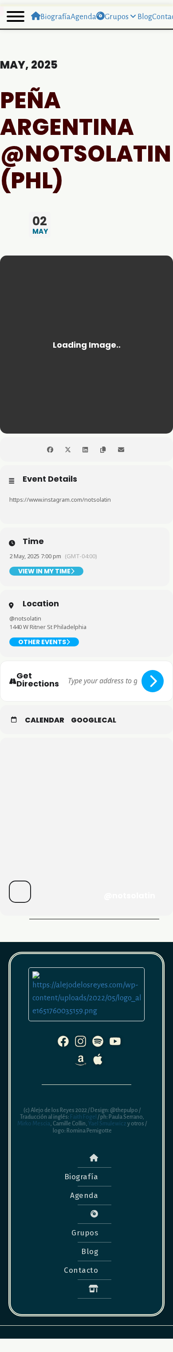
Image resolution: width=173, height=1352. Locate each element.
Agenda (84, 1195)
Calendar (44, 720)
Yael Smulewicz (107, 1124)
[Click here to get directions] (153, 681)
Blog (89, 1251)
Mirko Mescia (33, 1124)
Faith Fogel (83, 1117)
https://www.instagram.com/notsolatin (60, 499)
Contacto (81, 1270)
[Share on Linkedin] (85, 449)
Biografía (81, 1176)
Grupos (84, 1233)
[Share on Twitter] (67, 449)
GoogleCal (93, 720)
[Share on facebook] (50, 449)
